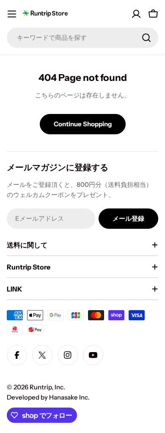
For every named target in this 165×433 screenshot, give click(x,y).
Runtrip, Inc (46, 387)
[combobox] (82, 38)
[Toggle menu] (12, 14)
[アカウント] (136, 14)
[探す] (146, 38)
